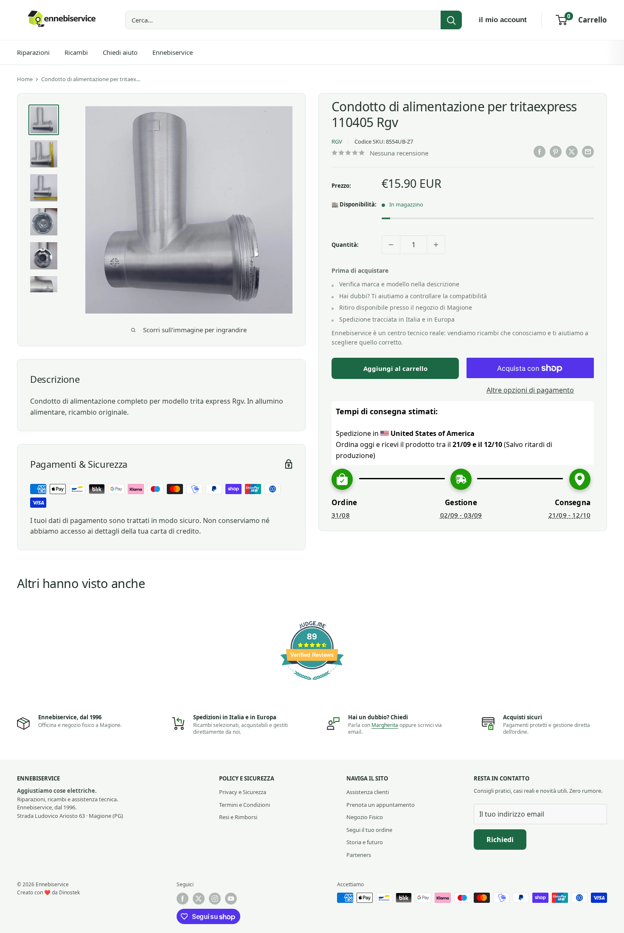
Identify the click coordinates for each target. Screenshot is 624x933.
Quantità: (345, 245)
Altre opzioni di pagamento (530, 390)
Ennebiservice (172, 52)
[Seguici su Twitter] (199, 899)
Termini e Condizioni (244, 805)
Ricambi (76, 52)
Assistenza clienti (367, 792)
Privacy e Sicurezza (242, 792)
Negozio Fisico (364, 817)
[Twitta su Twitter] (572, 152)
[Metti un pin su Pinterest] (556, 152)
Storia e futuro (364, 842)
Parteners (358, 855)
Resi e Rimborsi (238, 817)
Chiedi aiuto (120, 52)
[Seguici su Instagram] (215, 899)
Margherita (384, 725)
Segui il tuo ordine (369, 830)
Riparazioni (33, 52)
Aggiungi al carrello (395, 369)
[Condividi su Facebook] (539, 152)
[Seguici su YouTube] (231, 899)
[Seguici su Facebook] (182, 899)
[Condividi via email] (588, 152)
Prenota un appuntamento (380, 805)
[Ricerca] (451, 20)
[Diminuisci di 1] (391, 245)
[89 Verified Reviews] (312, 684)
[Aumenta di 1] (436, 245)
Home (25, 79)
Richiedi (500, 839)
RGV (337, 142)
